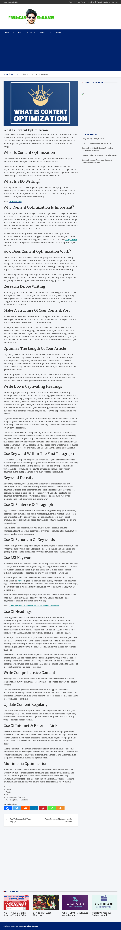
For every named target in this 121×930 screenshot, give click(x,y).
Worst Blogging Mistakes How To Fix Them (58, 820)
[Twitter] (17, 808)
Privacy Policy (80, 2)
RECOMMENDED (12, 891)
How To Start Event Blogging (42, 914)
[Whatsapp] (52, 808)
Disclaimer (91, 2)
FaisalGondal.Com (31, 926)
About (71, 2)
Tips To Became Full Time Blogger (20, 820)
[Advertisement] (60, 53)
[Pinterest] (43, 808)
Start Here (17, 32)
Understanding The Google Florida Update (99, 155)
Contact (114, 2)
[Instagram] (112, 926)
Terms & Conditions (103, 2)
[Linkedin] (34, 808)
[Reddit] (25, 808)
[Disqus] (41, 859)
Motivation (31, 32)
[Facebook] (8, 808)
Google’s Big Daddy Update (93, 139)
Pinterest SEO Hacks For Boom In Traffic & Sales (15, 914)
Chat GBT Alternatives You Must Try (96, 143)
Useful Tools (45, 32)
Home (7, 32)
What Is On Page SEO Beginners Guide (101, 914)
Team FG (59, 32)
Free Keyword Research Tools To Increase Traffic (34, 606)
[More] (60, 808)
